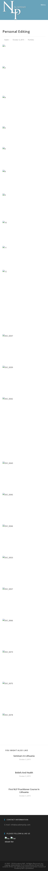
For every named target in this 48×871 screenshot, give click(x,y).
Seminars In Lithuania (24, 755)
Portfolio (31, 40)
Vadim (6, 40)
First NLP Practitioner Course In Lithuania (24, 791)
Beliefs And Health (24, 772)
